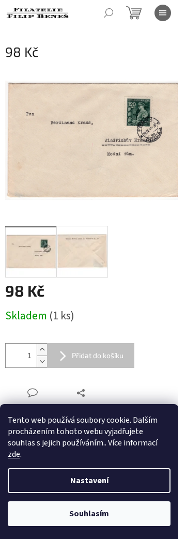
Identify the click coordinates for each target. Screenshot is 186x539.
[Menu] (162, 13)
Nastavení (89, 480)
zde (14, 454)
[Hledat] (108, 13)
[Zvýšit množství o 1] (42, 350)
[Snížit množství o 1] (42, 361)
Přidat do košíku (97, 355)
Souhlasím (89, 513)
